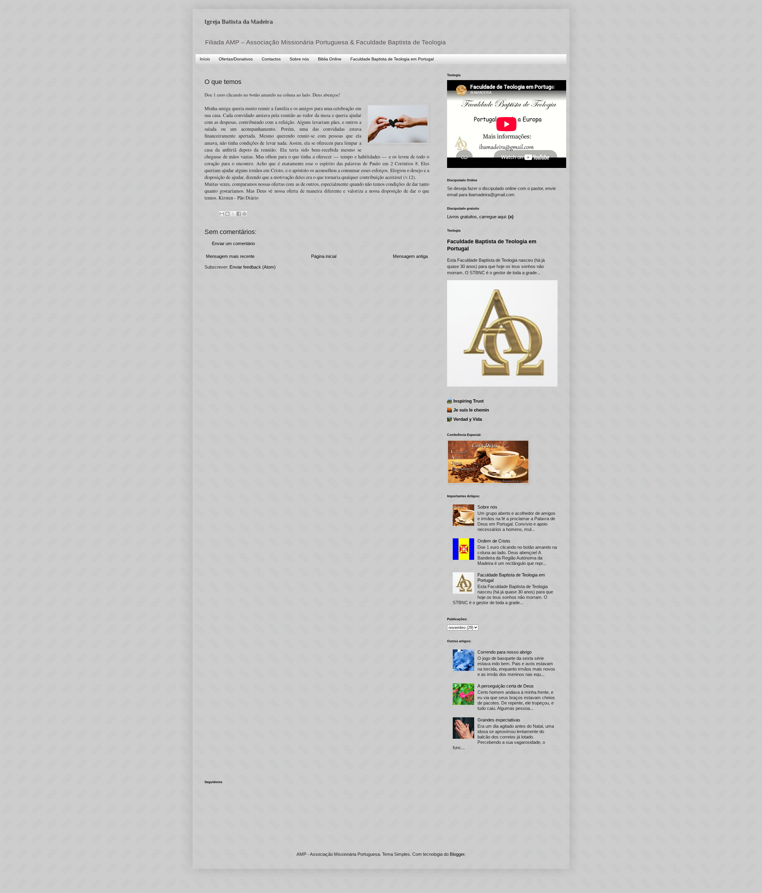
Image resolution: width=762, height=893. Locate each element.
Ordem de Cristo (493, 540)
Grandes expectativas (498, 719)
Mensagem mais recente (230, 256)
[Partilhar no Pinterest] (244, 214)
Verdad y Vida (467, 419)
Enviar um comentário (233, 243)
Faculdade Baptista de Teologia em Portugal (392, 59)
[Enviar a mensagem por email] (222, 214)
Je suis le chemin (471, 409)
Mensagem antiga (410, 256)
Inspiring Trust (468, 400)
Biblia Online (329, 59)
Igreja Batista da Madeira (238, 21)
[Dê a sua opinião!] (227, 214)
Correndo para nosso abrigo (504, 651)
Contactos (271, 59)
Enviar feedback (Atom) (252, 266)
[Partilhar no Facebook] (239, 214)
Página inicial (323, 256)
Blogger (457, 854)
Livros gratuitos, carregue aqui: (480, 216)
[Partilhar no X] (233, 214)
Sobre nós (299, 59)
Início (205, 59)
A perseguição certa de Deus (505, 685)
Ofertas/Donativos (236, 59)
